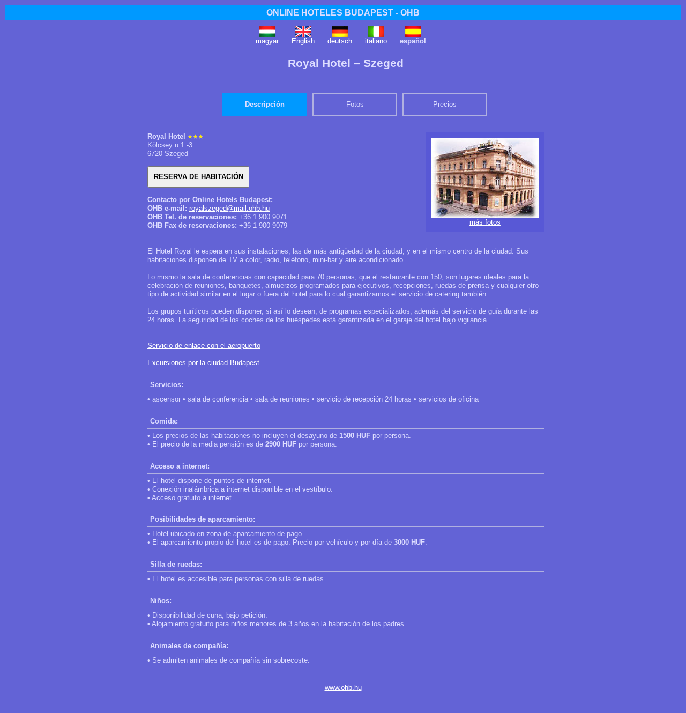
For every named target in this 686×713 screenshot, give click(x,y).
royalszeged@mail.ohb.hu (229, 208)
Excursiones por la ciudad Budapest (203, 363)
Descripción (265, 104)
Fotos (355, 104)
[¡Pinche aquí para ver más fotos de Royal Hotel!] (485, 216)
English (303, 41)
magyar (267, 41)
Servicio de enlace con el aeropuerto (203, 345)
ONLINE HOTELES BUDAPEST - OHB (343, 12)
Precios (445, 104)
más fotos (485, 222)
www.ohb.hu (343, 688)
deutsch (339, 41)
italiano (376, 41)
